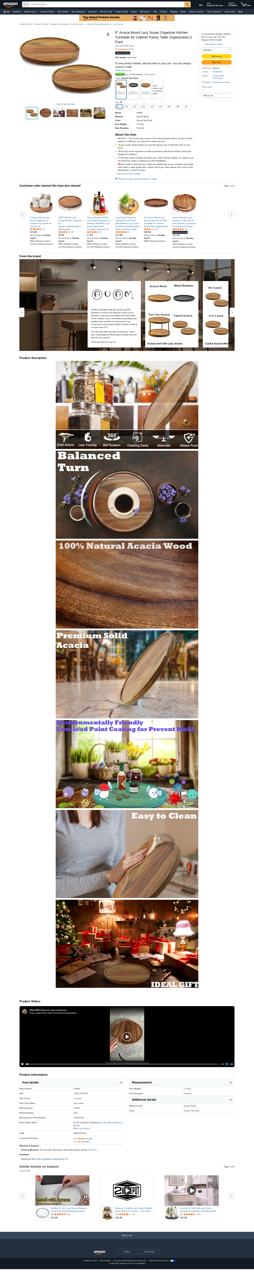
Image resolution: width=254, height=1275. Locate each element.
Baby (240, 11)
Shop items (149, 74)
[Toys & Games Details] (221, 11)
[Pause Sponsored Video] (85, 1197)
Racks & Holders (77, 24)
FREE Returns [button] (122, 70)
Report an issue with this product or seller (138, 179)
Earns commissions (59, 1010)
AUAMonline (218, 72)
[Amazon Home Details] (204, 11)
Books (134, 11)
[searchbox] (107, 4)
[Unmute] (231, 1064)
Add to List (208, 95)
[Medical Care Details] (37, 11)
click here (92, 1150)
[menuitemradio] (227, 1064)
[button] (6, 12)
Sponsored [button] (23, 1171)
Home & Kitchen (25, 24)
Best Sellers (63, 11)
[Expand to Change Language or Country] (202, 5)
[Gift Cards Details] (150, 11)
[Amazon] (10, 4)
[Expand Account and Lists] (224, 5)
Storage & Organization (59, 24)
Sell (155, 11)
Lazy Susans (118, 24)
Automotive (230, 11)
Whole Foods (106, 11)
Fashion (163, 11)
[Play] (22, 1064)
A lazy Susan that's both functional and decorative (52, 1013)
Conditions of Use (90, 1261)
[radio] (32, 113)
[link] (42, 222)
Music (183, 11)
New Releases (78, 11)
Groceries (92, 11)
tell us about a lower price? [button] (52, 1159)
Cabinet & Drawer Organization (98, 24)
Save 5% (120, 74)
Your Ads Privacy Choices (159, 1261)
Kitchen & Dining (41, 24)
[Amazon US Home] (99, 1253)
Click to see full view (65, 104)
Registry (174, 11)
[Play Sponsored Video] (127, 1191)
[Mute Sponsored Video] (85, 1202)
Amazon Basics (47, 11)
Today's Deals (121, 11)
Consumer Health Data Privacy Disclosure (130, 1261)
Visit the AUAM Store (124, 46)
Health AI (17, 11)
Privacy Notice (105, 1261)
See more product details (129, 173)
